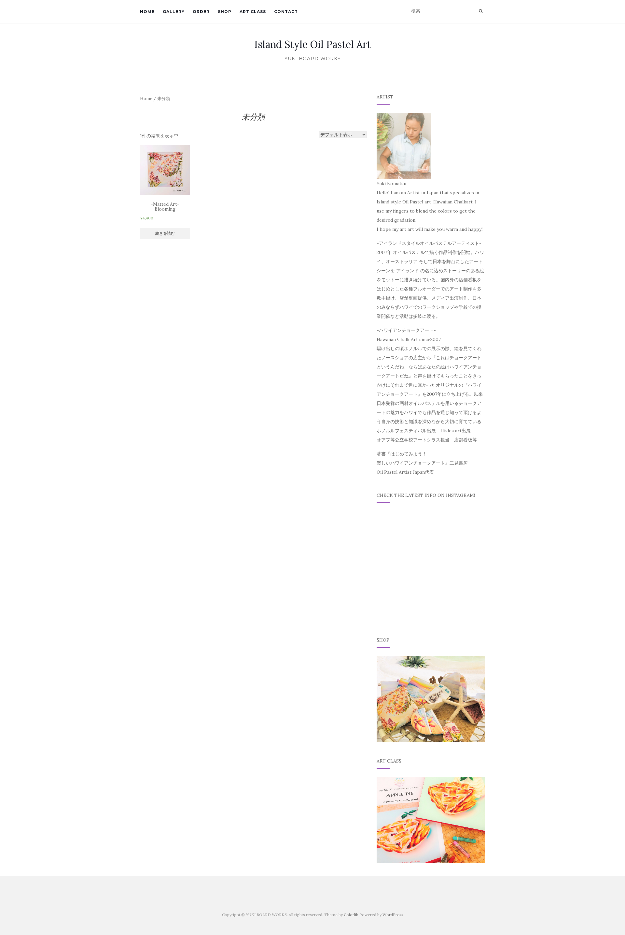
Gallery (174, 11)
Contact (286, 11)
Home (146, 98)
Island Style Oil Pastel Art (312, 44)
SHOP (224, 11)
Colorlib (351, 914)
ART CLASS (253, 11)
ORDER (201, 11)
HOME (147, 11)
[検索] (480, 11)
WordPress (392, 914)
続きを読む (165, 233)
